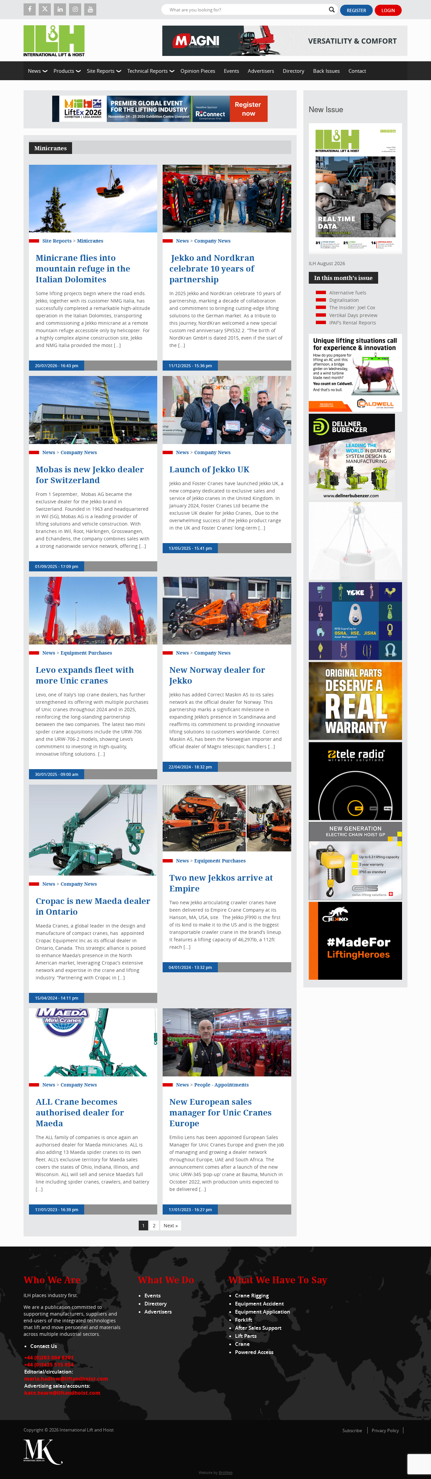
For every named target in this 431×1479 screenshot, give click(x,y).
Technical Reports (147, 70)
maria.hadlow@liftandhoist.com (66, 1378)
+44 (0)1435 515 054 (49, 1364)
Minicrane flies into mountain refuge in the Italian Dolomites (83, 268)
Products (64, 70)
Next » (171, 1225)
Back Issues (326, 70)
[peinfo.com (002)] (355, 578)
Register (356, 10)
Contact (357, 70)
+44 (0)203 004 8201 (49, 1357)
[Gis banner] (355, 898)
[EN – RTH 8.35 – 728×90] (284, 40)
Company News (212, 241)
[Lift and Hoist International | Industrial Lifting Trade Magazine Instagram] (75, 9)
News (34, 70)
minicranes (90, 241)
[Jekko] (355, 978)
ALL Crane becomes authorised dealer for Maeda (80, 1112)
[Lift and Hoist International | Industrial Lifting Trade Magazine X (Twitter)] (45, 9)
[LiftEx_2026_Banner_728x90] (160, 109)
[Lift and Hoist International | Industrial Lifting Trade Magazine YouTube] (90, 9)
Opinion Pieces (197, 70)
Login (388, 10)
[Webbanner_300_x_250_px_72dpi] (355, 818)
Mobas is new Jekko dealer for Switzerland (90, 474)
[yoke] (355, 658)
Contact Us (43, 1346)
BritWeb (226, 1472)
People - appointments (221, 1084)
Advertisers (261, 70)
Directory (293, 70)
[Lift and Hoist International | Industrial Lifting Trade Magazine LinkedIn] (60, 9)
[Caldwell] (355, 410)
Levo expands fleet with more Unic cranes (85, 675)
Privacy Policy (385, 1430)
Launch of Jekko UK (211, 469)
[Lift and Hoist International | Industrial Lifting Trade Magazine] (57, 40)
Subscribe (352, 1430)
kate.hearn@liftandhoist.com (62, 1392)
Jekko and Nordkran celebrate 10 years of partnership (212, 268)
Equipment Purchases (86, 653)
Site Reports (100, 70)
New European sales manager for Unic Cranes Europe (220, 1112)
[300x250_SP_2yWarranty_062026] (355, 738)
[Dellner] (352, 498)
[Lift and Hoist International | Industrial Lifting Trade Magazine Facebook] (30, 9)
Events (231, 70)
